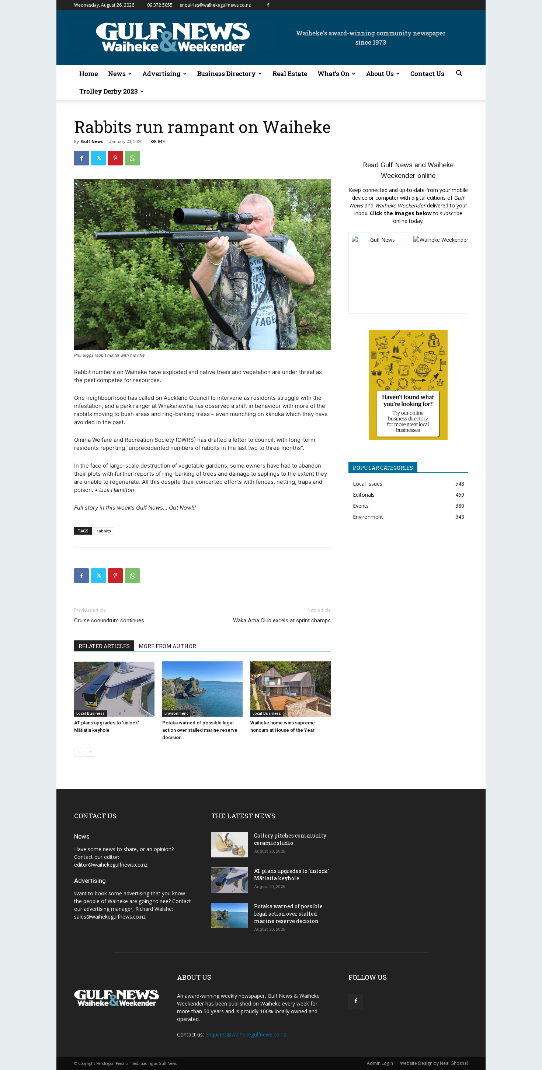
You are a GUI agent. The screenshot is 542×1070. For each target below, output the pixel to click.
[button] (459, 74)
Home (88, 73)
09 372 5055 (160, 5)
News (117, 73)
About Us (380, 73)
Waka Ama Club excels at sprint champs (282, 620)
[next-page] (90, 752)
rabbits (104, 531)
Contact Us (427, 73)
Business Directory (226, 73)
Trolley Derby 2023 (108, 91)
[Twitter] (98, 158)
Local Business (90, 713)
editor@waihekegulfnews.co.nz (110, 864)
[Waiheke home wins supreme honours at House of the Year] (290, 689)
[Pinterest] (115, 158)
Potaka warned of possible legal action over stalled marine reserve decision (199, 730)
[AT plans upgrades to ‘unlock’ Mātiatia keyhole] (114, 689)
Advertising (161, 73)
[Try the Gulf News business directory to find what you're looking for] (408, 385)
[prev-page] (78, 752)
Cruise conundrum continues (109, 620)
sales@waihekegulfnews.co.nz (110, 916)
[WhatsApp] (132, 158)
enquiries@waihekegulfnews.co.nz (215, 5)
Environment (176, 713)
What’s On (333, 73)
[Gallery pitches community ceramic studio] (229, 844)
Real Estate (289, 73)
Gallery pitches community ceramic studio (290, 839)
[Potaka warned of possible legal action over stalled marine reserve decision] (202, 689)
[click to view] (379, 273)
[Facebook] (268, 5)
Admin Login (380, 1063)
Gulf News (92, 141)
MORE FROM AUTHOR (167, 646)
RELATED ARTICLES (104, 646)
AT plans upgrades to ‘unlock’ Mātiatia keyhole (291, 874)
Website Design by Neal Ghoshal (434, 1063)
